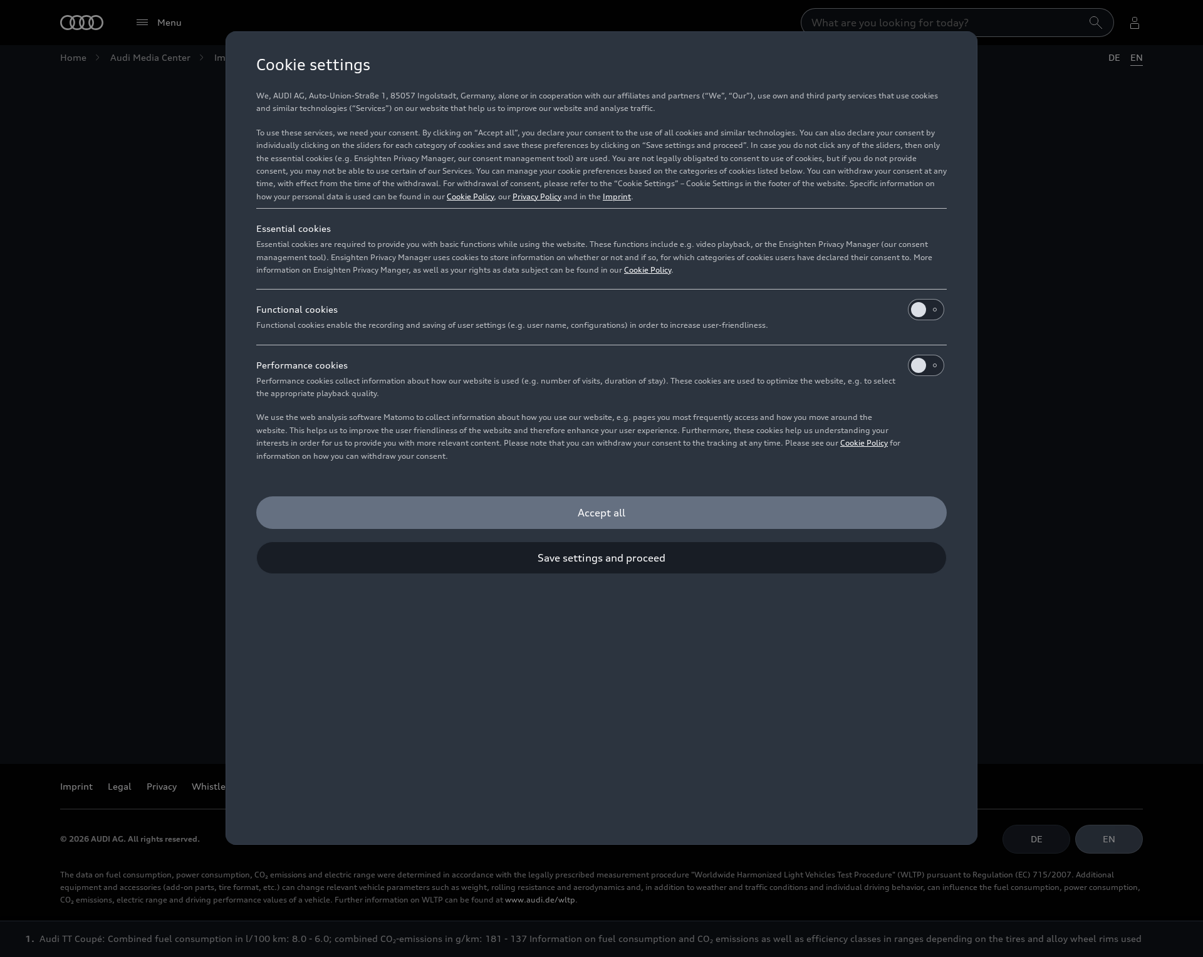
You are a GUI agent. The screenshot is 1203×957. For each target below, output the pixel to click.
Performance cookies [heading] (302, 365)
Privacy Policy (537, 196)
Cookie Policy (470, 196)
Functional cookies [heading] (297, 309)
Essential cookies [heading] (293, 228)
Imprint (617, 196)
